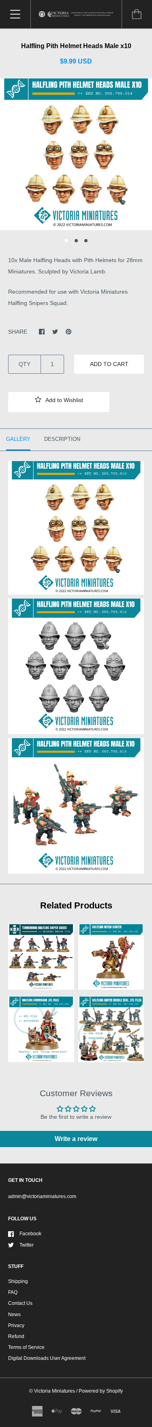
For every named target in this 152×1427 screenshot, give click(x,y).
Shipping (18, 1281)
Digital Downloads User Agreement (47, 1358)
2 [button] (76, 240)
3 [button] (86, 240)
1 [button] (66, 240)
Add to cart (109, 364)
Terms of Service (26, 1347)
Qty (24, 364)
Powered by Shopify (101, 1391)
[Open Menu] (15, 14)
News (14, 1314)
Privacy (16, 1325)
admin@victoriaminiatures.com (42, 1196)
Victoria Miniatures (54, 1391)
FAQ (12, 1292)
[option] (76, 154)
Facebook (30, 1233)
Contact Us (20, 1303)
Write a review (76, 1138)
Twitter (26, 1245)
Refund (16, 1336)
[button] (58, 402)
